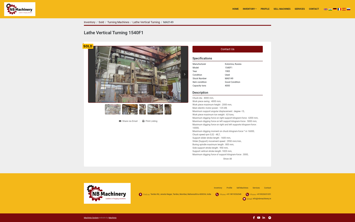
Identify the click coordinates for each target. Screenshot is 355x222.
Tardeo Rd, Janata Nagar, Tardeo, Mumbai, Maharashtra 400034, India (180, 194)
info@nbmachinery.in (262, 198)
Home (235, 9)
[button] (250, 9)
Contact (314, 9)
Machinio (112, 218)
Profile (265, 9)
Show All (227, 158)
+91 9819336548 (233, 194)
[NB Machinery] (107, 193)
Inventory (249, 9)
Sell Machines (282, 9)
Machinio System (91, 218)
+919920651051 (264, 194)
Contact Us (227, 49)
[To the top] (269, 218)
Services (300, 9)
